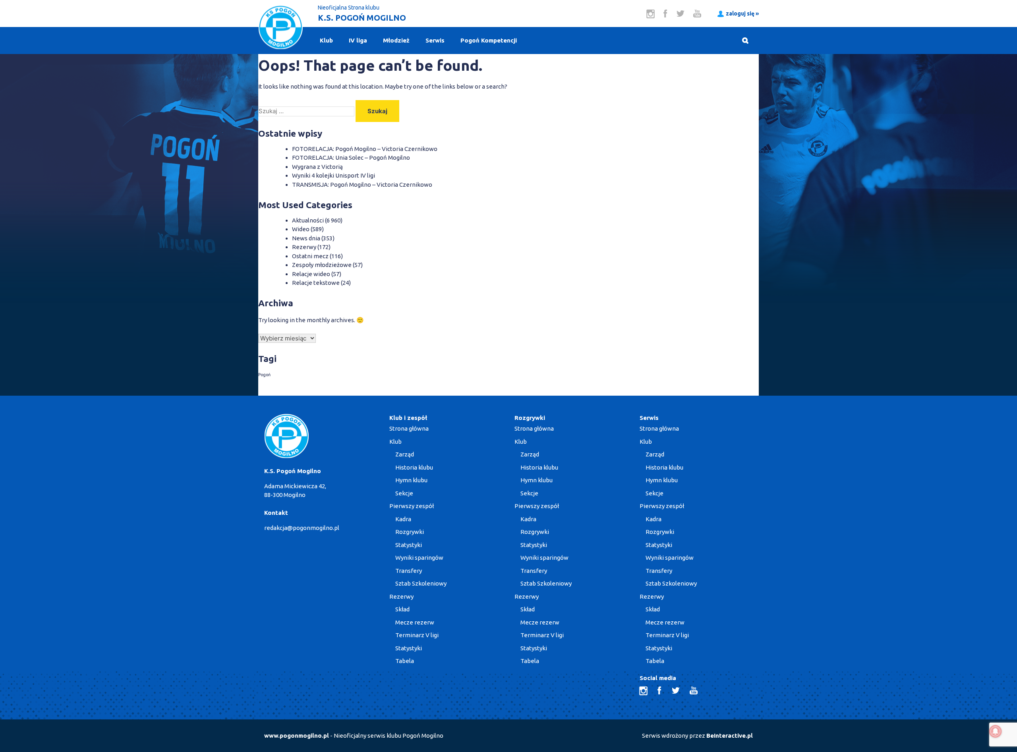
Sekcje (404, 493)
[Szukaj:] (307, 111)
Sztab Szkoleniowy (421, 583)
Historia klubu (414, 467)
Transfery (408, 570)
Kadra (403, 519)
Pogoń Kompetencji (488, 40)
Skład (402, 609)
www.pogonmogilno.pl (296, 735)
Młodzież (396, 40)
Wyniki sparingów (419, 557)
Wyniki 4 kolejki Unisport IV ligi (333, 175)
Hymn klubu (411, 480)
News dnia (306, 238)
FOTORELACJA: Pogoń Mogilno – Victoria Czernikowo (364, 148)
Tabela (404, 660)
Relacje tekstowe (316, 282)
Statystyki (408, 544)
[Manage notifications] (995, 731)
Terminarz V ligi (417, 635)
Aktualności (308, 220)
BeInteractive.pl (729, 735)
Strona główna (409, 428)
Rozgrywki (409, 531)
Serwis (435, 40)
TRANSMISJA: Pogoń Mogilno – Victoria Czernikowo (362, 184)
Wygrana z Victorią (317, 166)
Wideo (300, 229)
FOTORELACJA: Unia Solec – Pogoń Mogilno (351, 157)
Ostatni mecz (310, 256)
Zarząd (404, 454)
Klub (326, 40)
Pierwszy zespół (411, 506)
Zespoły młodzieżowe (322, 264)
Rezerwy (304, 247)
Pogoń (264, 374)
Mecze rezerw (414, 622)
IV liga (358, 40)
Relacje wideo (311, 274)
